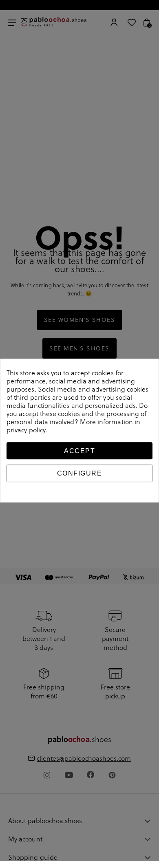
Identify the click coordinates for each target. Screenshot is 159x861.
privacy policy (26, 430)
